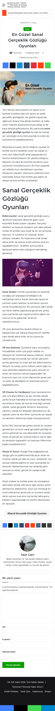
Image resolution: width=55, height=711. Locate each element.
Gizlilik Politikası (11, 691)
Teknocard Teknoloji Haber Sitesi (27, 687)
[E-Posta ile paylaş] (44, 525)
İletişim (48, 691)
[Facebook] (5, 525)
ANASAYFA (25, 22)
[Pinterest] (27, 525)
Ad (4, 627)
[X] (10, 525)
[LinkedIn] (16, 525)
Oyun (34, 22)
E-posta (6, 639)
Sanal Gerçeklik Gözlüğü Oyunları (28, 513)
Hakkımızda (37, 691)
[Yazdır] (49, 525)
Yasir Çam (17, 53)
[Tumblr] (21, 525)
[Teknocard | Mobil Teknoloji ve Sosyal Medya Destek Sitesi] (19, 5)
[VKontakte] (38, 525)
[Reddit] (33, 525)
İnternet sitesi (8, 652)
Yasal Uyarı (25, 691)
